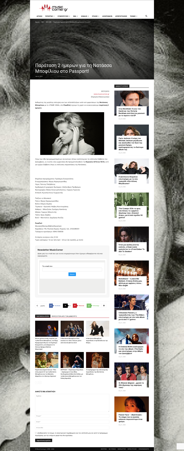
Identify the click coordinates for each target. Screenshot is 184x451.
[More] (104, 306)
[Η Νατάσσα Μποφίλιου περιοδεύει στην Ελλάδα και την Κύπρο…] (97, 329)
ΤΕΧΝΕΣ (133, 16)
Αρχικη (39, 16)
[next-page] (40, 382)
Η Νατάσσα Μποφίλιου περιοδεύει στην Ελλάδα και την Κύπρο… (97, 340)
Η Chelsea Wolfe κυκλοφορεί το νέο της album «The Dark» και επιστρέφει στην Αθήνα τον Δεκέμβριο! (131, 350)
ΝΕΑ (74, 16)
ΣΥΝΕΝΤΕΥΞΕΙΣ (63, 16)
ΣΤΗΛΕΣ (95, 16)
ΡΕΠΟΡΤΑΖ (49, 16)
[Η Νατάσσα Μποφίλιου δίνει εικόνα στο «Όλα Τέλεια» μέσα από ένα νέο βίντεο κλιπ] (72, 329)
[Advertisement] (110, 8)
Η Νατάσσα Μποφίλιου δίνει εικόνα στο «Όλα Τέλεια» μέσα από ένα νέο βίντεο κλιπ (71, 340)
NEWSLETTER (122, 449)
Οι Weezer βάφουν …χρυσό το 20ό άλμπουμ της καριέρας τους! (131, 385)
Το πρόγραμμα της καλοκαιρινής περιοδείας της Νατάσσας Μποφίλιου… (97, 372)
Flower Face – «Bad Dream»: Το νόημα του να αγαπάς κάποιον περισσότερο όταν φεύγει (130, 418)
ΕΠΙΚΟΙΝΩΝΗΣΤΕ (144, 449)
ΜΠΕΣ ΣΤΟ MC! (132, 449)
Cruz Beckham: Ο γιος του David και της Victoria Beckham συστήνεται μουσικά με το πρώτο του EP (131, 112)
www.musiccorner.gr (101, 94)
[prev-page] (36, 382)
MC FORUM (112, 449)
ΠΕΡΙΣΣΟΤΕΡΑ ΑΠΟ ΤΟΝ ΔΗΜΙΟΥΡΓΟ (64, 316)
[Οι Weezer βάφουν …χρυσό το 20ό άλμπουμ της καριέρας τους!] (131, 374)
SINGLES (84, 16)
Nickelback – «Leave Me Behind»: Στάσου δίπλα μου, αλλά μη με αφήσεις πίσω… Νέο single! (130, 282)
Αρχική (37, 22)
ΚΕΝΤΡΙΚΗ (104, 449)
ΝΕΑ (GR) (48, 22)
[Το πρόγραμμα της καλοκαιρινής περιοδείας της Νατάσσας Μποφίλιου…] (97, 360)
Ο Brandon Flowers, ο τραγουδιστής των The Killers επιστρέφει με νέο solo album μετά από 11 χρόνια (131, 316)
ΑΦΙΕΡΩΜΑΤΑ (107, 16)
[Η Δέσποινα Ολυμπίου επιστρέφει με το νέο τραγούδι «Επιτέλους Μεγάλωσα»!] (131, 171)
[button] (146, 16)
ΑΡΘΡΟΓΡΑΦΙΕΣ (121, 16)
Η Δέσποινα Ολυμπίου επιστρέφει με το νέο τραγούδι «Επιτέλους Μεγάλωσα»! (128, 180)
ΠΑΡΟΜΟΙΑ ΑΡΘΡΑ (42, 316)
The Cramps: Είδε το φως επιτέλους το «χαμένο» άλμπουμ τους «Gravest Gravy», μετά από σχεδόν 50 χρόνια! (131, 213)
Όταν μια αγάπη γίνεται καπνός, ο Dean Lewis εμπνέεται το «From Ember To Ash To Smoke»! (131, 248)
